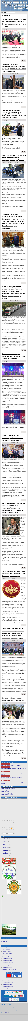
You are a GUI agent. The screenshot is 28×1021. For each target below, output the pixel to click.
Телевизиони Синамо (7, 958)
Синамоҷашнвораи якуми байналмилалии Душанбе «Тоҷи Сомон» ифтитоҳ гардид (13, 356)
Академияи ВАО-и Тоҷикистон (9, 969)
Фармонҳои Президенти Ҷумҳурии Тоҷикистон (11, 765)
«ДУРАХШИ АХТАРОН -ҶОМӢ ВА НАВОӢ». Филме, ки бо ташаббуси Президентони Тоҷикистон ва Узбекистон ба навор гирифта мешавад (13, 508)
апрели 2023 (5, 840)
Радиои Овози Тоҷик (7, 951)
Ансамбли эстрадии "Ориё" (7, 793)
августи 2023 (5, 846)
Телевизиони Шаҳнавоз (8, 965)
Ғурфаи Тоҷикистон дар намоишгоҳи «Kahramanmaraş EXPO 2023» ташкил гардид (12, 438)
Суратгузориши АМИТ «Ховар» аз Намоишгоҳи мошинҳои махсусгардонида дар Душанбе (14, 157)
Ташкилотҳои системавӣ (6, 943)
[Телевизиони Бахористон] (15, 997)
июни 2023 (5, 843)
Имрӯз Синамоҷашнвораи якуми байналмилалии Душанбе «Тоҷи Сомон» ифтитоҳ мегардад (13, 573)
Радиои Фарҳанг (6, 949)
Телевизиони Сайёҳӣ (7, 967)
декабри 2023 (6, 852)
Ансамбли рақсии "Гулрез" (7, 794)
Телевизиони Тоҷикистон (8, 955)
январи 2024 (5, 853)
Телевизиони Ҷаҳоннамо (8, 962)
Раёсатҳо (3, 940)
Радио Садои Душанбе (7, 953)
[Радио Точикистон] (20, 997)
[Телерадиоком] (11, 1000)
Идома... (24, 61)
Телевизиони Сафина (7, 956)
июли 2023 (5, 844)
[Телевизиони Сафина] (21, 993)
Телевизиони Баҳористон (8, 963)
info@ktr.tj (7, 1012)
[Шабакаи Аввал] (12, 993)
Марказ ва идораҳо (5, 941)
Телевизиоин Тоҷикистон (8, 979)
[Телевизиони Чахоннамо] (9, 997)
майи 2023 (5, 841)
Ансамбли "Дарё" (5, 791)
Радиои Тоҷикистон (7, 947)
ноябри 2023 (5, 850)
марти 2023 (5, 838)
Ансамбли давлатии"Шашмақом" (8, 788)
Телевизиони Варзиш (7, 960)
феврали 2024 (6, 855)
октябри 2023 (6, 849)
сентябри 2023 (6, 847)
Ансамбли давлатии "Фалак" (7, 790)
